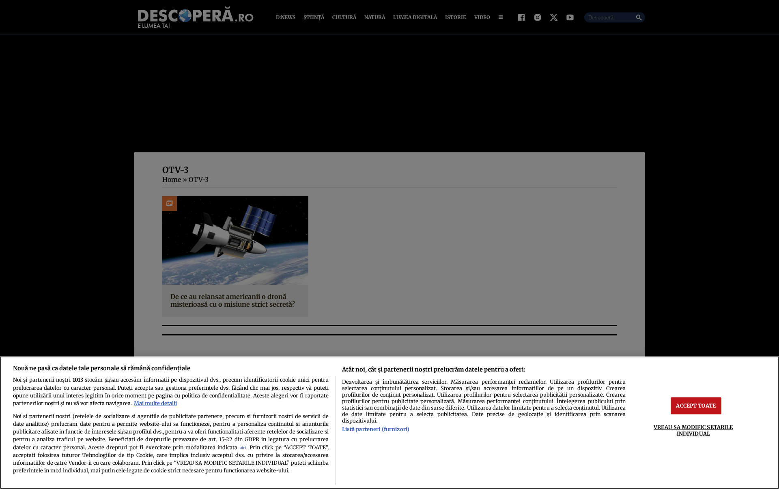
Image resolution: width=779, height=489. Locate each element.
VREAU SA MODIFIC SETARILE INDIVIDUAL (693, 430)
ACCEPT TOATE (696, 405)
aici (243, 448)
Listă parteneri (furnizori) (375, 429)
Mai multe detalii (155, 403)
